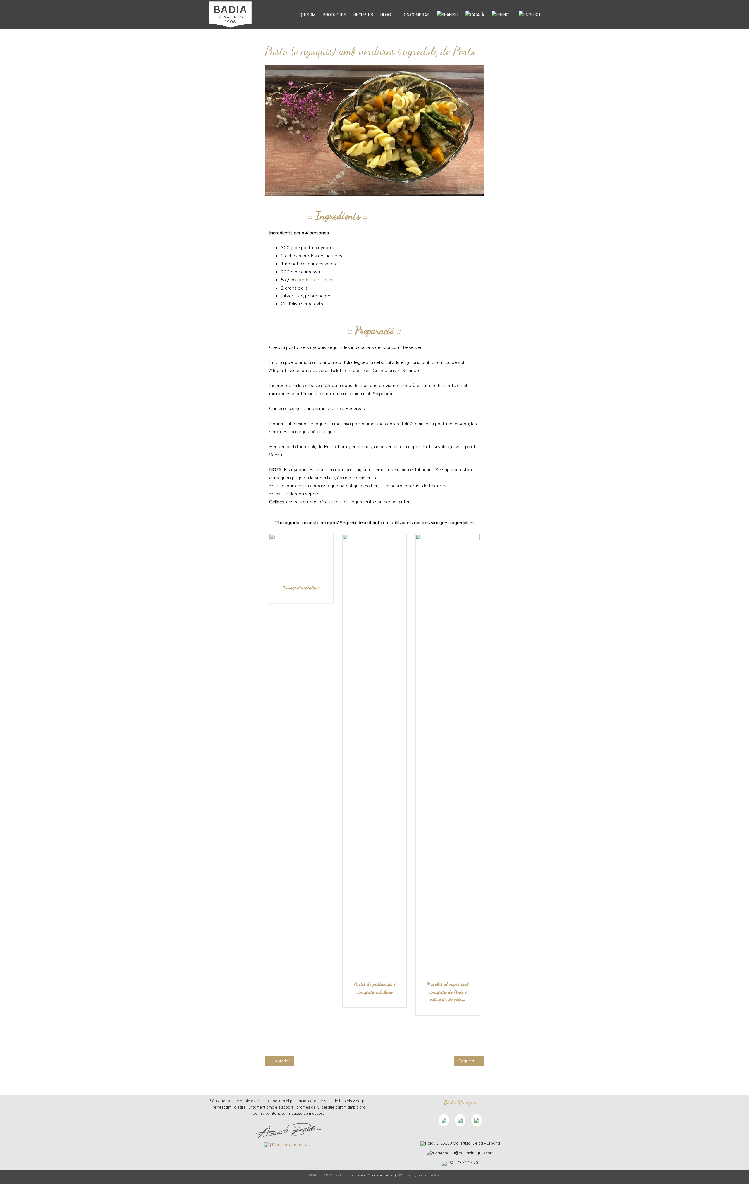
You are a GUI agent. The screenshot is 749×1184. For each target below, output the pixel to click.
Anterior (282, 1060)
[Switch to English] (529, 14)
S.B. (437, 1175)
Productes (334, 14)
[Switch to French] (501, 14)
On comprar (416, 14)
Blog (385, 14)
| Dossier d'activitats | (292, 1144)
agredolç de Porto (313, 280)
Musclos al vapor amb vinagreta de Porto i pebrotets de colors (448, 991)
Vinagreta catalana (301, 587)
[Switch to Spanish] (447, 14)
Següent (466, 1060)
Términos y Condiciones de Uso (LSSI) (376, 1175)
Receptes (363, 14)
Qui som (307, 14)
